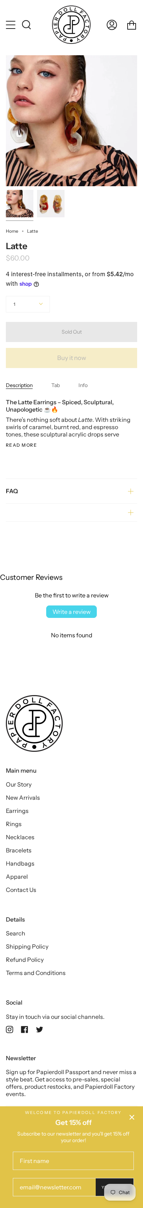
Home (12, 231)
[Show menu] (11, 24)
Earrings (17, 810)
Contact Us (21, 889)
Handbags (20, 863)
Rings (14, 824)
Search (15, 933)
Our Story (19, 784)
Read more (21, 445)
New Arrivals (23, 797)
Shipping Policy (27, 946)
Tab (55, 385)
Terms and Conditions (36, 972)
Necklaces (20, 837)
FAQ (12, 491)
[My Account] (111, 24)
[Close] (132, 1117)
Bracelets (19, 850)
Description (19, 385)
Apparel (17, 876)
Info (83, 385)
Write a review (71, 611)
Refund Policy (25, 959)
